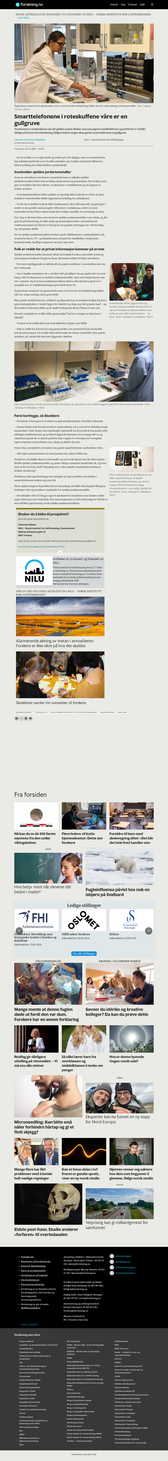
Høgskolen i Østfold (27, 1395)
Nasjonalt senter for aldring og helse (82, 1372)
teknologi (41, 712)
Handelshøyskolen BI (28, 1384)
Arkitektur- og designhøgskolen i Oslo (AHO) (38, 1345)
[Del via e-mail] (30, 718)
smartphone (107, 712)
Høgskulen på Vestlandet (29, 1402)
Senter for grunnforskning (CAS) (128, 1366)
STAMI (117, 1376)
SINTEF (118, 1362)
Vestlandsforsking (122, 1432)
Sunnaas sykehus (122, 1387)
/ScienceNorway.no (125, 1273)
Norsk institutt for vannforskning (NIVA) (84, 1437)
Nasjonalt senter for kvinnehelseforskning (85, 1379)
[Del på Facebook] (16, 718)
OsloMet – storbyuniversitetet (79, 1441)
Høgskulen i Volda (27, 1398)
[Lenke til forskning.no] (59, 3)
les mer (23, 17)
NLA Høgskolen (73, 1341)
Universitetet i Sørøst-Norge (126, 1424)
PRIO (117, 1345)
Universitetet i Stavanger (125, 1421)
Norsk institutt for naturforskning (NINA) (84, 1434)
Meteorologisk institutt (29, 1427)
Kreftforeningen (26, 1417)
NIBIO (21, 1434)
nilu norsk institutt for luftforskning (74, 712)
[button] (19, 931)
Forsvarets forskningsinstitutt (32, 1373)
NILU (21, 1445)
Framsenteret (25, 1376)
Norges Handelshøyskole (77, 1404)
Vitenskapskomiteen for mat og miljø (130, 1443)
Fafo (21, 1362)
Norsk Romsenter (74, 1426)
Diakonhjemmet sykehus (29, 1352)
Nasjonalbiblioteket (75, 1362)
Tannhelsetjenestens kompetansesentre (132, 1395)
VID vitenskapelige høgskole (127, 1439)
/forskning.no (122, 1261)
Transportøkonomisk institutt (127, 1398)
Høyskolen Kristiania (28, 1406)
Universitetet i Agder (123, 1406)
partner (122, 712)
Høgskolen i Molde (27, 1391)
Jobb (142, 4)
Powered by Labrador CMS (84, 1454)
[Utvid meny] (152, 4)
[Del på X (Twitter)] (21, 718)
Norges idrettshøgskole (77, 1415)
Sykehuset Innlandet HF (125, 1391)
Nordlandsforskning (75, 1397)
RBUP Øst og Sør (122, 1349)
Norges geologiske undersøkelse (81, 1411)
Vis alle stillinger (84, 953)
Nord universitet (73, 1393)
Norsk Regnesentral (75, 1422)
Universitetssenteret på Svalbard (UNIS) (131, 1428)
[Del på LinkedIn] (25, 718)
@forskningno (123, 1256)
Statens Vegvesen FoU (124, 1380)
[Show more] (60, 553)
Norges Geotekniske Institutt (79, 1400)
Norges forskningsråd (76, 1408)
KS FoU (22, 1413)
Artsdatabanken (26, 1349)
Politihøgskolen (121, 1341)
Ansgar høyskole (26, 1341)
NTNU (69, 1358)
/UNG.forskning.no (125, 1267)
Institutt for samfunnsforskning (32, 1409)
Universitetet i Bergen (124, 1409)
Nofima (70, 1389)
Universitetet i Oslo (123, 1417)
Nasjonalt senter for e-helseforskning (83, 1375)
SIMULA (118, 1359)
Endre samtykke (29, 1324)
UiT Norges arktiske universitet (128, 1402)
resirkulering (24, 712)
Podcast (132, 4)
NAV (21, 1431)
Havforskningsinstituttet (29, 1387)
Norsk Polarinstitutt (75, 1419)
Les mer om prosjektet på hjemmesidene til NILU (41, 546)
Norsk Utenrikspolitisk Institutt (80, 1430)
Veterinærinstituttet (123, 1435)
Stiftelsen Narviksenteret (125, 1384)
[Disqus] (84, 755)
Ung (123, 4)
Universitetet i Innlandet (125, 1413)
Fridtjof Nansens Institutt (30, 1380)
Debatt (114, 4)
